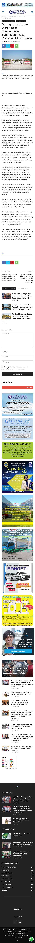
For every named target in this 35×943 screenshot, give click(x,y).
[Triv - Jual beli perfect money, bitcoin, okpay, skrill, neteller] (17, 641)
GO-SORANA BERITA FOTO (24, 931)
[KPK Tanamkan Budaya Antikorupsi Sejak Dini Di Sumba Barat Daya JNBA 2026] (5, 748)
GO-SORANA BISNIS (25, 929)
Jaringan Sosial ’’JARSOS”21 (21, 833)
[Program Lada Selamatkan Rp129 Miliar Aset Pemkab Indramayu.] (6, 845)
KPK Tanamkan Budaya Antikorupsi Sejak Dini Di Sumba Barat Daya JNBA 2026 (21, 748)
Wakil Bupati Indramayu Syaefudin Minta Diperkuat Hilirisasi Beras (21, 820)
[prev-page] (3, 323)
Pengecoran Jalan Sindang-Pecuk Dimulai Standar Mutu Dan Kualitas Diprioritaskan (22, 307)
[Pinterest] (12, 46)
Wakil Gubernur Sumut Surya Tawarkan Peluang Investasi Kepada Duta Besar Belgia (20, 702)
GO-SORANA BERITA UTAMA (14, 16)
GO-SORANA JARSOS (23, 935)
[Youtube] (20, 922)
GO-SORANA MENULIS (10, 935)
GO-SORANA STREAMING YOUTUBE (16, 933)
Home (3, 16)
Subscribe (29, 387)
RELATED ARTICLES (9, 288)
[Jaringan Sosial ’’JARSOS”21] (6, 836)
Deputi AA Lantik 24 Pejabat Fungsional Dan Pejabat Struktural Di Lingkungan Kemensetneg (26, 278)
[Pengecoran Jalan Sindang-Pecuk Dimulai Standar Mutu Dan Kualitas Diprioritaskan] (6, 307)
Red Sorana (6, 41)
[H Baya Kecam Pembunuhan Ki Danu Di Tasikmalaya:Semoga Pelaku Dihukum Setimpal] (5, 726)
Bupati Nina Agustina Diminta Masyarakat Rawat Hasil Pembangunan (21, 853)
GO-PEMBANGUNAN (20, 21)
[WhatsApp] (16, 46)
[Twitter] (8, 46)
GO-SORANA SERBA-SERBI (9, 931)
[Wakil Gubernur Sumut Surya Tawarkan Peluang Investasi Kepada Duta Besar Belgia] (5, 702)
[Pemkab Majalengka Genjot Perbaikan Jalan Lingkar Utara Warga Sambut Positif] (6, 316)
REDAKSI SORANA (17, 937)
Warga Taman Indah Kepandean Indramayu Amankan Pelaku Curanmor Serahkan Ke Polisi (15, 670)
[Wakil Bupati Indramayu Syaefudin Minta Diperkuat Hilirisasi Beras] (5, 694)
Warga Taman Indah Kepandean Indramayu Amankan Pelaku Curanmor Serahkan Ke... (22, 799)
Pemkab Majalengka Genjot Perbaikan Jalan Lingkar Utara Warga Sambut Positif (22, 316)
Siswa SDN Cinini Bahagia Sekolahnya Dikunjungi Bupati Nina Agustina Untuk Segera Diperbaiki (9, 277)
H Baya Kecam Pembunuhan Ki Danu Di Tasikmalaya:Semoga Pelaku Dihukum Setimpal (22, 726)
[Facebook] (4, 46)
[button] (3, 12)
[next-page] (6, 323)
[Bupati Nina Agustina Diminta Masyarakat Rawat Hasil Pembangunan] (6, 854)
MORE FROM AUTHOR (23, 288)
